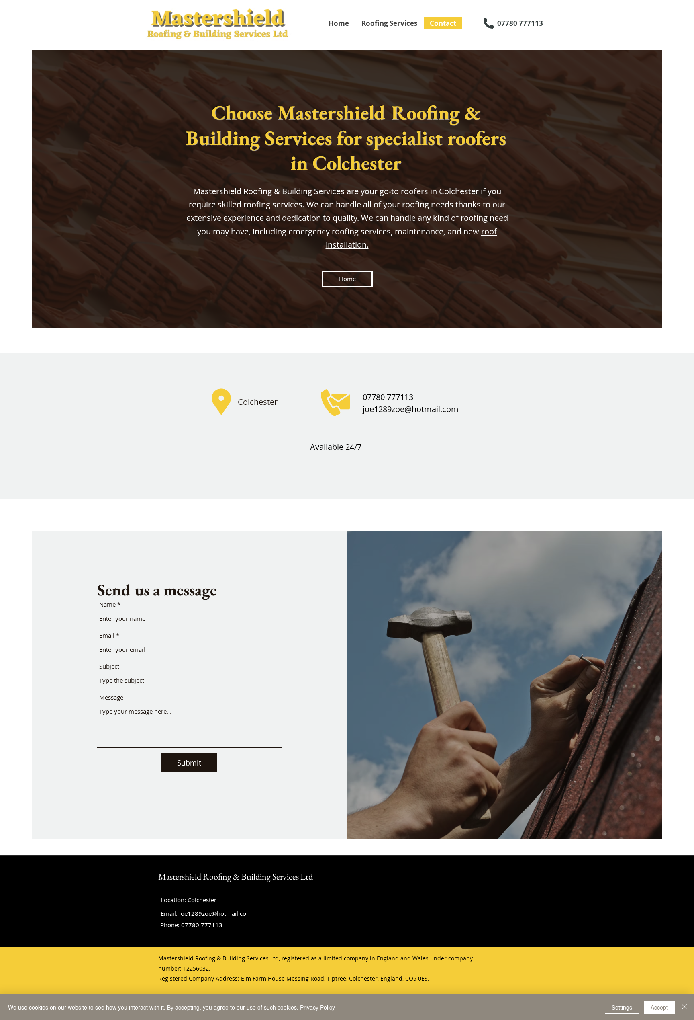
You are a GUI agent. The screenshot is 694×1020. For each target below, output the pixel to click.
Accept (659, 1007)
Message (111, 697)
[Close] (684, 1007)
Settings (622, 1007)
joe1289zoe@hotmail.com (411, 409)
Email (106, 635)
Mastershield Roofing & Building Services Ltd (235, 876)
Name (107, 604)
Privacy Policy (317, 1007)
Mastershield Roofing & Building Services (269, 191)
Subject (109, 666)
